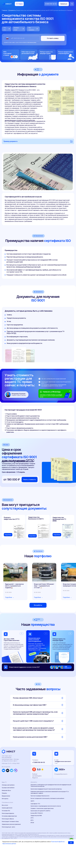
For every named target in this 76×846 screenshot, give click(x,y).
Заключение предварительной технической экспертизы (46, 789)
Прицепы (4, 793)
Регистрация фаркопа (8, 813)
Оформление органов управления (11, 824)
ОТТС (32, 818)
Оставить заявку (52, 38)
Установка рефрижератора (9, 816)
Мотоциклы (5, 798)
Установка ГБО (6, 810)
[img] (67, 395)
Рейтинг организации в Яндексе (36, 775)
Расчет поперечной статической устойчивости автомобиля (47, 798)
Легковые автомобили (8, 785)
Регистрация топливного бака (10, 821)
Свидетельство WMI (36, 815)
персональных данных (31, 42)
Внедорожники (6, 796)
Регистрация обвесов (8, 818)
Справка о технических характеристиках (42, 808)
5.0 (39, 769)
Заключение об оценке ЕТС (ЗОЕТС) (40, 810)
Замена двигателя (7, 808)
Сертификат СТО (35, 803)
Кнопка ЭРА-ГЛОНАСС (37, 813)
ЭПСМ (32, 822)
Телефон (35, 760)
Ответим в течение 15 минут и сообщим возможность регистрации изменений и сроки (51, 396)
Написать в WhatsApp (52, 392)
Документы (12, 10)
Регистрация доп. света (8, 827)
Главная (4, 10)
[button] (64, 4)
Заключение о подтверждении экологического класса (46, 806)
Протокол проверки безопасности (40, 796)
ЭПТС (32, 820)
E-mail (56, 760)
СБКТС (32, 801)
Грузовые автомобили (8, 787)
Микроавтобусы (6, 790)
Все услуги (5, 805)
